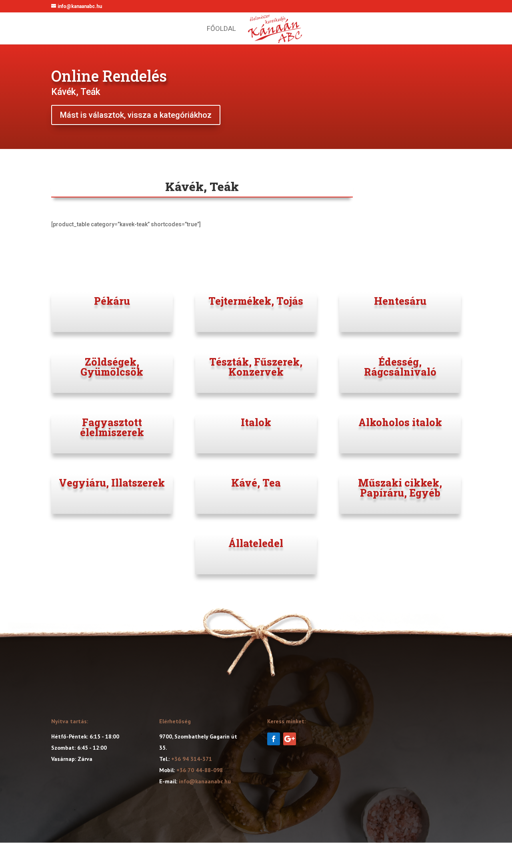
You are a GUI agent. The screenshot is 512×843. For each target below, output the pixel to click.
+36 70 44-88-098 (199, 770)
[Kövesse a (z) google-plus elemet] (289, 738)
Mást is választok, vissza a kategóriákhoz (136, 115)
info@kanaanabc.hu (205, 781)
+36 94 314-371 (191, 759)
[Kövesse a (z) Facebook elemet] (273, 738)
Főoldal (221, 29)
